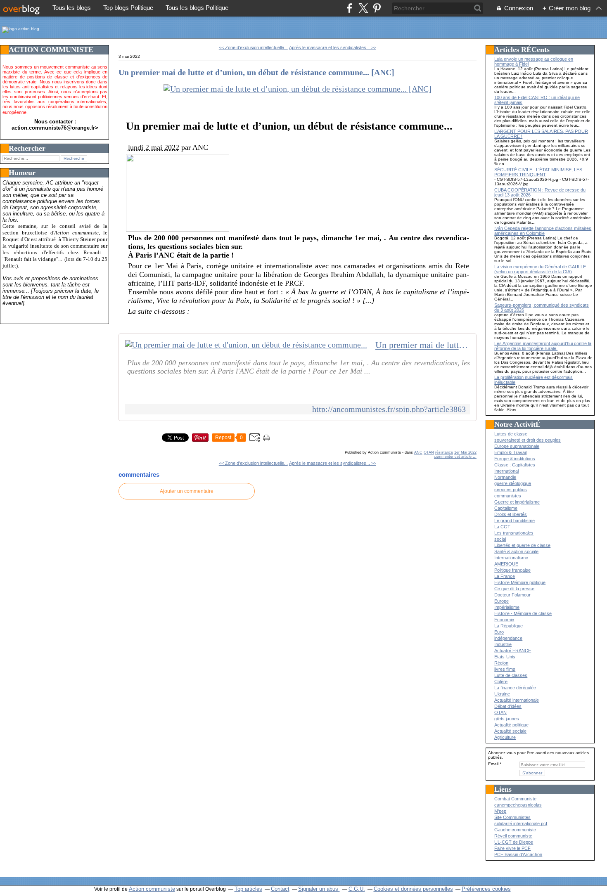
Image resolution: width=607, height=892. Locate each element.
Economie (504, 619)
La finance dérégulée (515, 687)
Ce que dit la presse (514, 588)
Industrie (503, 644)
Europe (501, 601)
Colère (500, 681)
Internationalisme (511, 557)
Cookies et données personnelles (413, 889)
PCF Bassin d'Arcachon (518, 854)
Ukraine (502, 693)
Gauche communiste (515, 829)
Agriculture (505, 737)
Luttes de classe (510, 433)
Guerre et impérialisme (517, 501)
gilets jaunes (506, 718)
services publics (510, 489)
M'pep (500, 811)
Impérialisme (506, 607)
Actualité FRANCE (512, 650)
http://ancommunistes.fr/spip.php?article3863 (389, 409)
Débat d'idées (508, 706)
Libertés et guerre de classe (522, 545)
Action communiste (152, 889)
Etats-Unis (504, 656)
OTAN (429, 452)
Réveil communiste (513, 835)
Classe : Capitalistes (514, 464)
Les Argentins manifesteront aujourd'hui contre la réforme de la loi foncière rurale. (542, 346)
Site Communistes (512, 817)
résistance (444, 452)
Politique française (512, 570)
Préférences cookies (486, 889)
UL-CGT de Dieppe (513, 842)
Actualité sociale (510, 731)
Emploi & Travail (510, 452)
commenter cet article (453, 456)
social (500, 539)
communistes (507, 495)
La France (504, 576)
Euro (499, 631)
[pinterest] (377, 8)
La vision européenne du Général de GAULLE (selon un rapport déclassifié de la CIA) (540, 269)
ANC (418, 452)
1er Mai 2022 (465, 452)
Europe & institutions (514, 458)
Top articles (248, 889)
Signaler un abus (319, 889)
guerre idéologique (512, 483)
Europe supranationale (516, 446)
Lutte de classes (510, 675)
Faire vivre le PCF (512, 848)
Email (493, 764)
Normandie (505, 477)
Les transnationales (513, 532)
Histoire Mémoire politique (519, 582)
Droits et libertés (510, 514)
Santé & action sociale (516, 551)
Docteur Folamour (512, 594)
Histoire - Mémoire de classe (523, 613)
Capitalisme (505, 508)
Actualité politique (511, 724)
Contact (280, 889)
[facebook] (349, 8)
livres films (504, 669)
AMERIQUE (506, 563)
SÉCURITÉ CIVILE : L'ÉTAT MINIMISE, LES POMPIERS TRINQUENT (538, 172)
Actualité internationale (516, 700)
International (506, 470)
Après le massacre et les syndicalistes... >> (332, 47)
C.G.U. (357, 889)
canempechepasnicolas (518, 804)
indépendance (508, 638)
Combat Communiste (515, 798)
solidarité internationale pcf (520, 823)
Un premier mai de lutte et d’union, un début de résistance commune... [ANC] (256, 72)
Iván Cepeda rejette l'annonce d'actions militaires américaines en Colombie (542, 231)
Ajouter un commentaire (186, 491)
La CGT (502, 526)
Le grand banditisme (514, 520)
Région (501, 662)
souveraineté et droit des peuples (527, 440)
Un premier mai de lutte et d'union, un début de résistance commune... (422, 345)
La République (508, 625)
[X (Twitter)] (363, 8)
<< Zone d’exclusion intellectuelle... (253, 47)
